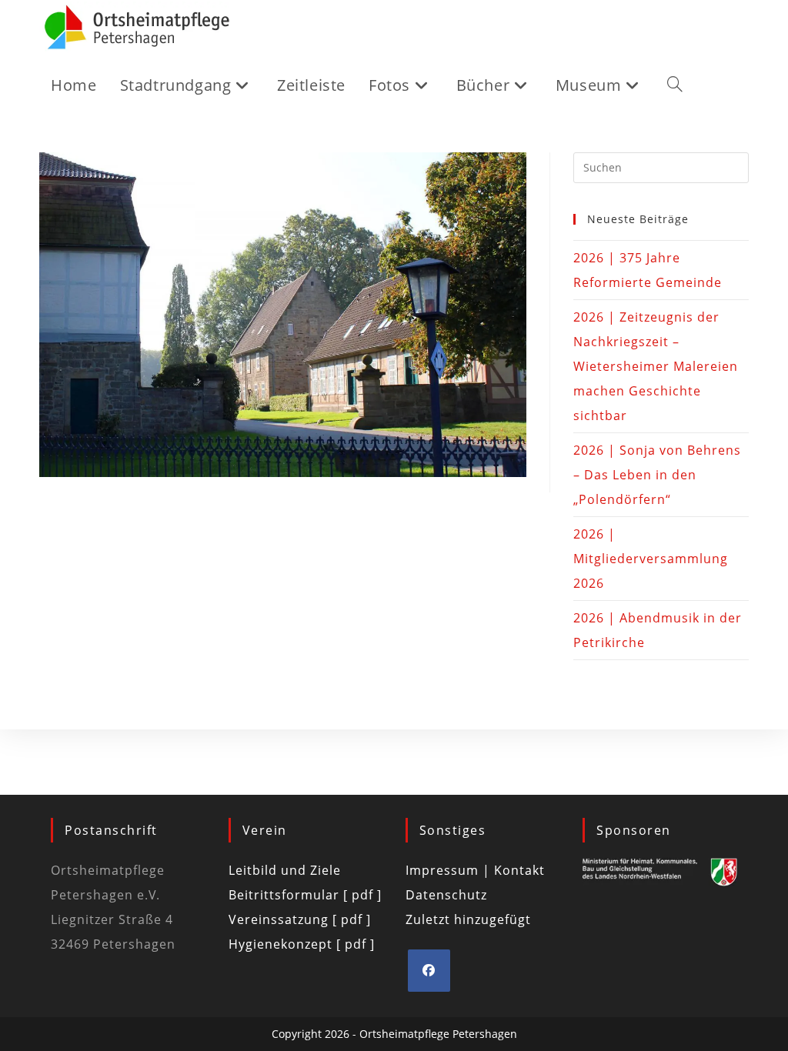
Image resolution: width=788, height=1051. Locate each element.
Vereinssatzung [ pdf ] (300, 919)
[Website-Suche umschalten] (675, 85)
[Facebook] (429, 970)
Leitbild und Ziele (285, 870)
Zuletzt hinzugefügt (468, 919)
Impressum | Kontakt (475, 870)
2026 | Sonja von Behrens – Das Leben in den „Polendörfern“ (657, 475)
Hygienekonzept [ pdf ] (302, 944)
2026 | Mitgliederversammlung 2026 (650, 559)
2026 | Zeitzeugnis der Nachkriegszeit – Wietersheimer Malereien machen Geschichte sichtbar (655, 366)
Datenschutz (446, 894)
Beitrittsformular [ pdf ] (305, 894)
